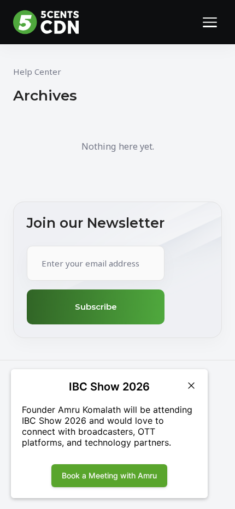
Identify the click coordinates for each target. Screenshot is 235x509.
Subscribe (96, 306)
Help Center (37, 71)
